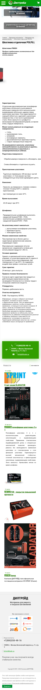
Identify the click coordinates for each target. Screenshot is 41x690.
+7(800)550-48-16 (23, 345)
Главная (4, 37)
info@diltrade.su (23, 354)
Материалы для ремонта (16, 37)
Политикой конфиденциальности (22, 683)
